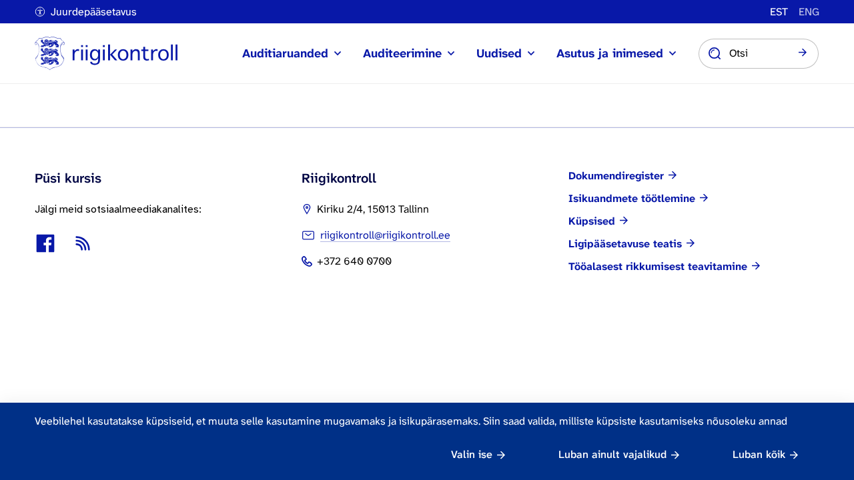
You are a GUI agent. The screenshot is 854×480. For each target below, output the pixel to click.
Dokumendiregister (616, 176)
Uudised (499, 53)
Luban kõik (759, 454)
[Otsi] (802, 53)
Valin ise (471, 454)
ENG (809, 12)
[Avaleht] (106, 53)
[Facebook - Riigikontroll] (45, 243)
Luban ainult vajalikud (612, 454)
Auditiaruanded (285, 53)
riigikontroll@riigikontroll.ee (385, 235)
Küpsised (591, 221)
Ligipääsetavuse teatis (625, 244)
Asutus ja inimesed (609, 53)
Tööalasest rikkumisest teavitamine (657, 267)
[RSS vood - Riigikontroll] (82, 243)
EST (779, 12)
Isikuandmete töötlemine (631, 199)
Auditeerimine (402, 53)
